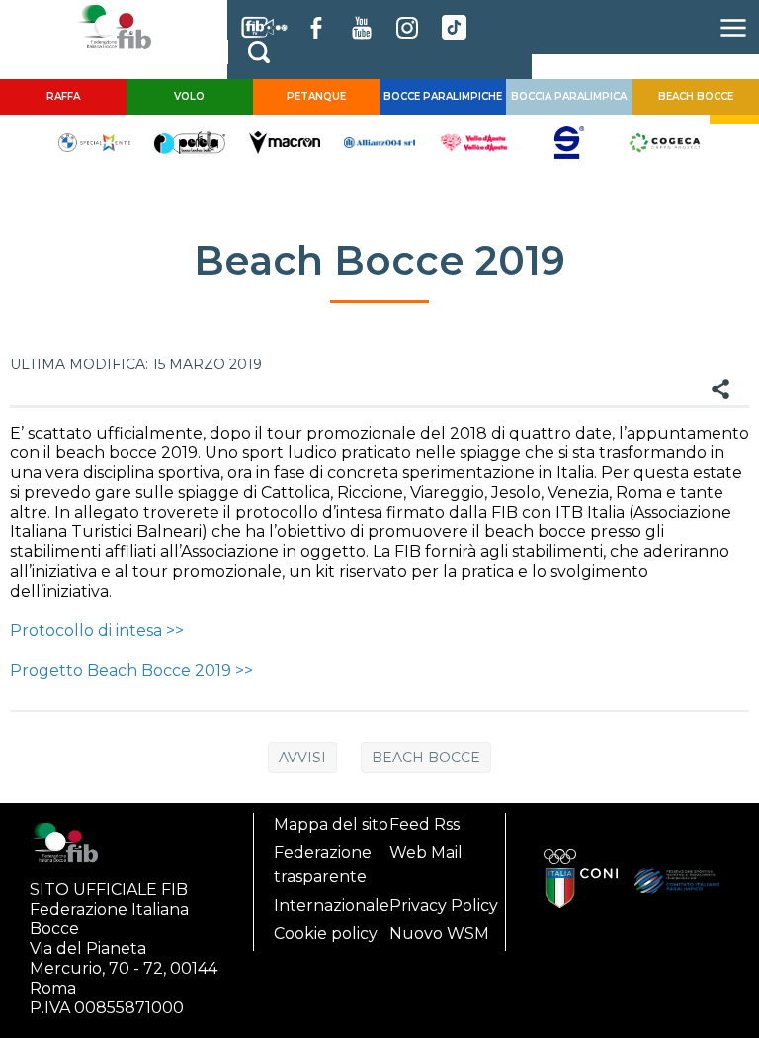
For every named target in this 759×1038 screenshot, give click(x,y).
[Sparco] (569, 141)
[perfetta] (189, 141)
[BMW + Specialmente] (93, 141)
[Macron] (284, 141)
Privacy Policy (443, 905)
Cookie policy (326, 933)
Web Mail (426, 852)
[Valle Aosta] (474, 141)
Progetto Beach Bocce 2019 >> (131, 670)
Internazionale (331, 905)
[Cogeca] (664, 141)
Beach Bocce (426, 757)
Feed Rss (424, 824)
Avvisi (302, 757)
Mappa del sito (331, 824)
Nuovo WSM (439, 933)
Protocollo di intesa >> (97, 630)
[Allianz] (379, 141)
